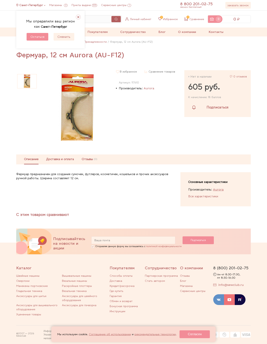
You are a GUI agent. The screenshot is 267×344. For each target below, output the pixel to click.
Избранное (169, 19)
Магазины (57, 5)
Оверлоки (23, 280)
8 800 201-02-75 (196, 4)
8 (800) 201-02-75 (230, 268)
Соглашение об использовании (110, 334)
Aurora (149, 88)
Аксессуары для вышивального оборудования (36, 307)
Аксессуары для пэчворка (79, 305)
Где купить (116, 291)
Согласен (195, 334)
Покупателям (97, 32)
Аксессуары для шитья (31, 296)
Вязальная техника (74, 291)
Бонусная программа (124, 306)
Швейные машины (27, 275)
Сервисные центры (115, 5)
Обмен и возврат (121, 301)
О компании (187, 32)
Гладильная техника (29, 291)
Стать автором (155, 280)
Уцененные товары (28, 314)
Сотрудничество (133, 32)
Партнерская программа (161, 275)
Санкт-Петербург (31, 5)
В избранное (128, 71)
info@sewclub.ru (231, 285)
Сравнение (195, 19)
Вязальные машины (74, 280)
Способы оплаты (121, 275)
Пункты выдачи (84, 5)
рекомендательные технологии (155, 334)
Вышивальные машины (76, 275)
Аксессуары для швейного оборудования (79, 298)
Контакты (216, 32)
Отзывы (185, 275)
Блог (162, 32)
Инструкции (117, 311)
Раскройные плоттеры (77, 285)
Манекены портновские (32, 285)
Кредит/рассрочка (122, 285)
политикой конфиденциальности (164, 246)
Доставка (116, 280)
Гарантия (116, 296)
